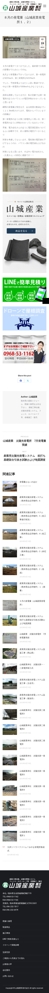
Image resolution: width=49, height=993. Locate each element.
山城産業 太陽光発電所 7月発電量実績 (33, 636)
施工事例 (6, 933)
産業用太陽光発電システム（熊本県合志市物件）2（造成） (32, 569)
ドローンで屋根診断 (11, 945)
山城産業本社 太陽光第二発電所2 (32, 727)
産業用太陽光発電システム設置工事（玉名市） (32, 681)
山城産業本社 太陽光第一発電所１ (32, 834)
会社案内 (6, 970)
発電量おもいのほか (28, 482)
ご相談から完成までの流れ (14, 958)
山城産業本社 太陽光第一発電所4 (32, 788)
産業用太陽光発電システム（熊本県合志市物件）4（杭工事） (33, 533)
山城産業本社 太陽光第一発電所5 (32, 773)
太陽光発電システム (12, 39)
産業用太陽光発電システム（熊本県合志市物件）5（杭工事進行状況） (33, 516)
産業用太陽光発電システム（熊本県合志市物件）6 (31, 499)
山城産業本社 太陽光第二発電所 (32, 742)
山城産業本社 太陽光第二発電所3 (32, 712)
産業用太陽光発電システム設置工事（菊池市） (32, 697)
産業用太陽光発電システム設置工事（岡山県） (32, 651)
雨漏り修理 (7, 921)
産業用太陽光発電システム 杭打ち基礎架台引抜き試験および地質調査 (32, 620)
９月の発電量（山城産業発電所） (32, 603)
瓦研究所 (6, 952)
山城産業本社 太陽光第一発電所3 (32, 803)
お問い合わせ (8, 976)
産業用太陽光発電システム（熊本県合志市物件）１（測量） (32, 587)
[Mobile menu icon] (44, 6)
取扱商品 (6, 927)
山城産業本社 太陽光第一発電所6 (32, 758)
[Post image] (10, 486)
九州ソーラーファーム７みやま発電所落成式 (26, 849)
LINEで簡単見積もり (11, 939)
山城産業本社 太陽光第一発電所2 (32, 818)
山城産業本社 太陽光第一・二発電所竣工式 (32, 666)
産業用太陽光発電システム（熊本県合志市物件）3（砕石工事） (33, 551)
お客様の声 (7, 964)
